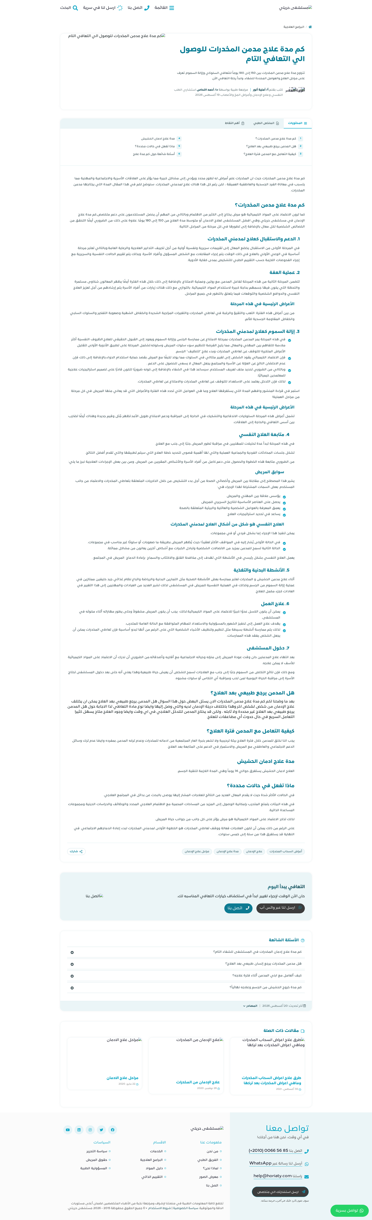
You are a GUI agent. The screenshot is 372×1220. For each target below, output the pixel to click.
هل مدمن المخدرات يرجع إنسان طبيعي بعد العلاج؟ (263, 963)
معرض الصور (208, 1177)
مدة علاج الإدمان (228, 851)
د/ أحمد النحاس (207, 89)
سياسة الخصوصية (185, 1208)
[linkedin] (79, 1129)
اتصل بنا (235, 908)
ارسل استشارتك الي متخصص (278, 1192)
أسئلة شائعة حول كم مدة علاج (156, 154)
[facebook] (112, 1129)
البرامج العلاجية (294, 27)
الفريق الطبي (207, 1160)
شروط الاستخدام (159, 1208)
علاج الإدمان (254, 851)
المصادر (251, 1006)
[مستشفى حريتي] (207, 1130)
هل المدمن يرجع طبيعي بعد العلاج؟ (273, 146)
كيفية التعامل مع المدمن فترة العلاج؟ (272, 154)
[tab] (298, 123)
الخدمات (156, 1151)
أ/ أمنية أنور (260, 89)
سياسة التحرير (97, 1151)
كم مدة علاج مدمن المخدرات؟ (278, 138)
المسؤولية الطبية (93, 1168)
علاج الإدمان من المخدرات (198, 1082)
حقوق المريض (96, 1160)
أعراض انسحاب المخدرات (286, 851)
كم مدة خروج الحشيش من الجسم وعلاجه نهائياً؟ (266, 987)
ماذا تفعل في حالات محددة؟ (157, 146)
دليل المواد (154, 1168)
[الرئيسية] (310, 27)
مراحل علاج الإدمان (197, 851)
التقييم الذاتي (152, 1177)
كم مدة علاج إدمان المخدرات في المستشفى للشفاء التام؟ (257, 952)
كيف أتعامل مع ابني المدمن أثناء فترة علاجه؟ (267, 975)
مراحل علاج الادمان (122, 1078)
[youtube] (67, 1129)
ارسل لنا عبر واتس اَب (278, 907)
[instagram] (90, 1129)
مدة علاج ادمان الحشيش (160, 138)
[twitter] (101, 1129)
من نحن (212, 1151)
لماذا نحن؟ (210, 1168)
